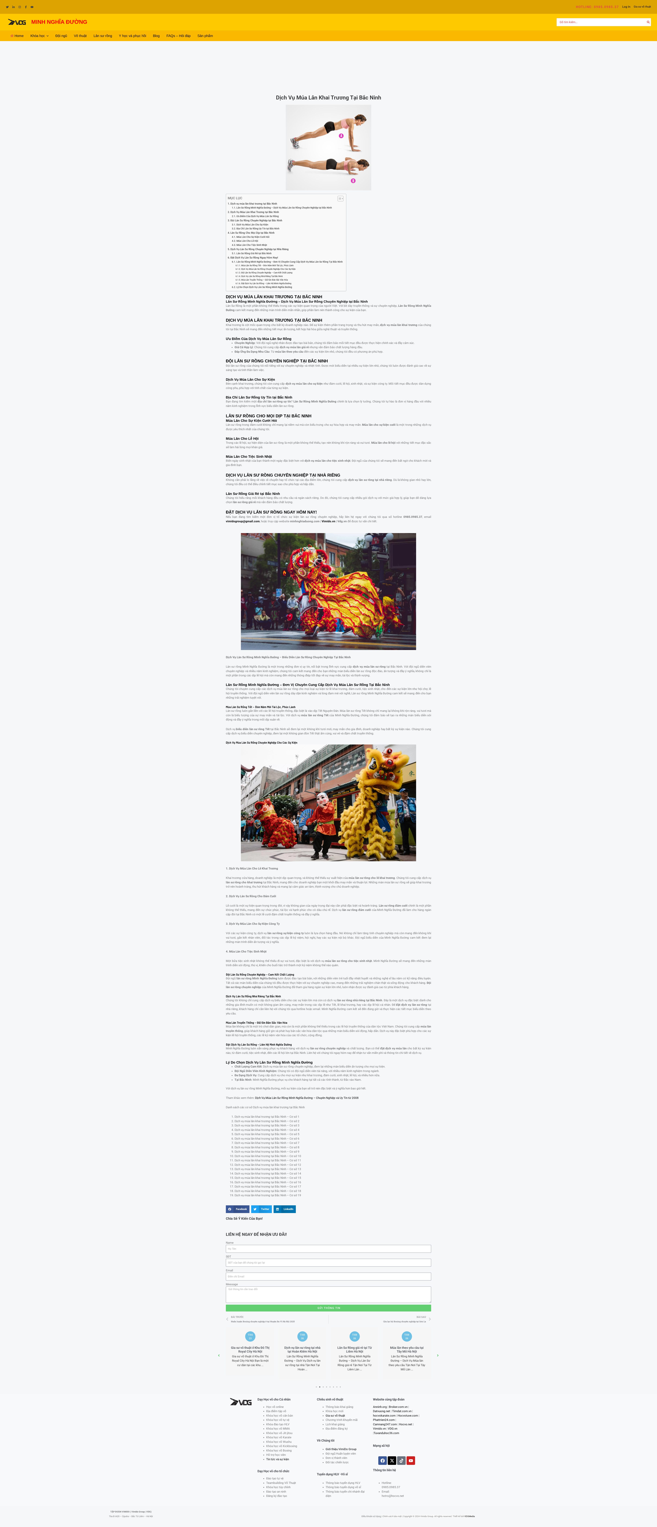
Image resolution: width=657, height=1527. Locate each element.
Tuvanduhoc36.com (386, 1433)
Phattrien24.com (384, 1420)
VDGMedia (469, 1516)
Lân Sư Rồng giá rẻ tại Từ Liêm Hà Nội (250, 1349)
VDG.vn (392, 1428)
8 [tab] (340, 1387)
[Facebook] (25, 7)
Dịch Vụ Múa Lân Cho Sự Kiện (252, 224)
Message (232, 1284)
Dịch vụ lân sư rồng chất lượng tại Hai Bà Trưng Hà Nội (354, 1351)
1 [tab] (316, 1387)
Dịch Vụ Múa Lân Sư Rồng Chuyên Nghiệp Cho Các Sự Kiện (268, 269)
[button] (597, 7)
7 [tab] (337, 1387)
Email (229, 1270)
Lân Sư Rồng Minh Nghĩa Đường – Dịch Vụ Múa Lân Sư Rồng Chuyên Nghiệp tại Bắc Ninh (284, 207)
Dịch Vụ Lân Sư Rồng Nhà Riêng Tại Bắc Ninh (262, 276)
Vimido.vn (328, 521)
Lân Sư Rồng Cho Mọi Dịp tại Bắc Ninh (252, 232)
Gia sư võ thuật (642, 6)
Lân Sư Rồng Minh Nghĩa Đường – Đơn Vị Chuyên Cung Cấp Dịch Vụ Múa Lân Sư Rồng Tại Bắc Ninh (289, 261)
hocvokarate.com (384, 1415)
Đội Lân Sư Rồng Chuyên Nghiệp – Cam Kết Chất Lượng (266, 272)
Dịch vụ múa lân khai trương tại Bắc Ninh (253, 203)
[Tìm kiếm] (648, 22)
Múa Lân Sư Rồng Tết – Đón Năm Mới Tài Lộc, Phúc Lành (267, 265)
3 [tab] (323, 1387)
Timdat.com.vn (401, 1411)
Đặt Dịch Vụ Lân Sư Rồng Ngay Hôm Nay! (254, 257)
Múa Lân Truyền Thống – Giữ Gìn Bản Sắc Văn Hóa (264, 280)
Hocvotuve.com (408, 1415)
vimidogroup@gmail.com (243, 521)
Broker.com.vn (398, 1407)
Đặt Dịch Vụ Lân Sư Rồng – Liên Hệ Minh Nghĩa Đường (266, 283)
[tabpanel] (250, 1353)
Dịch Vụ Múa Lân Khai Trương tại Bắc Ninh (254, 212)
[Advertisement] (328, 67)
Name (230, 1242)
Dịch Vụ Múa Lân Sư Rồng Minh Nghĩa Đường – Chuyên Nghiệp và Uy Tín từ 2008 (307, 1098)
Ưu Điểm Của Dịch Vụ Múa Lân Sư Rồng (257, 216)
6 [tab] (333, 1387)
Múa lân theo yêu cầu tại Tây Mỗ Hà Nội (302, 1349)
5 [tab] (330, 1387)
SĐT (228, 1256)
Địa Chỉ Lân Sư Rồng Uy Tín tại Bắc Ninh (257, 228)
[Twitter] (7, 7)
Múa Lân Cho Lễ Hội (247, 240)
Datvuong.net (381, 1411)
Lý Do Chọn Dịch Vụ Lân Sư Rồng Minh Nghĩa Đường (264, 287)
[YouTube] (32, 7)
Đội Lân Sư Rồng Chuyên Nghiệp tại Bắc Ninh (256, 220)
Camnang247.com (385, 1424)
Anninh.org (380, 1407)
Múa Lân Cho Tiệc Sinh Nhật (251, 245)
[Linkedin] (13, 7)
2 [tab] (320, 1387)
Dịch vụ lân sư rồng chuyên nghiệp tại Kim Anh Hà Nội (407, 1349)
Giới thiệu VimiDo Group (341, 1449)
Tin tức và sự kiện (277, 1459)
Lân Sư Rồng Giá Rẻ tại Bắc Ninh (254, 253)
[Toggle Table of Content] (339, 198)
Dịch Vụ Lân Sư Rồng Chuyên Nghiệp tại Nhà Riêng (259, 249)
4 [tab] (326, 1387)
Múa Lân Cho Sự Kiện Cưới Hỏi (252, 237)
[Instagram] (19, 7)
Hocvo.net (405, 1424)
